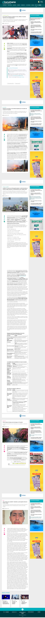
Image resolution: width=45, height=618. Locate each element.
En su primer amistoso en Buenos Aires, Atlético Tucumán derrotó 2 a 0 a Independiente (36, 19)
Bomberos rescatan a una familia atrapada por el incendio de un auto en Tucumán (36, 22)
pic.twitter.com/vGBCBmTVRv (18, 75)
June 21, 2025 (21, 77)
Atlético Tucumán (18, 83)
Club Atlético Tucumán (10, 83)
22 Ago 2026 (5, 600)
